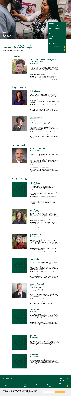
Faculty (51, 36)
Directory (25, 384)
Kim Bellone (34, 210)
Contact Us (25, 382)
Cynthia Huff (34, 336)
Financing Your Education (53, 43)
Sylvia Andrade (35, 183)
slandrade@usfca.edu (35, 184)
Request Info (57, 46)
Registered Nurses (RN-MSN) (54, 28)
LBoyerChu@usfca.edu (35, 236)
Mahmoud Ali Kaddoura (38, 149)
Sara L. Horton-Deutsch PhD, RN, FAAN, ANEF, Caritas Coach (43, 61)
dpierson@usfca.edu (35, 356)
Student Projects (52, 41)
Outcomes (51, 38)
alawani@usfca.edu (34, 118)
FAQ (50, 33)
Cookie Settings (48, 392)
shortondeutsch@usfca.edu (36, 63)
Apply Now (57, 50)
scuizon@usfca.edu (34, 92)
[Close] (69, 392)
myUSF (60, 386)
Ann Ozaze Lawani (36, 117)
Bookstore (37, 382)
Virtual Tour (49, 386)
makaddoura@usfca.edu (35, 150)
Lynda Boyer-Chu (35, 235)
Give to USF (61, 380)
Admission (51, 31)
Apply (60, 378)
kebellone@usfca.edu (35, 211)
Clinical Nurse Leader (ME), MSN (55, 26)
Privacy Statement (9, 393)
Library (36, 386)
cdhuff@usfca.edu (34, 337)
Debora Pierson (35, 354)
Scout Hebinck (35, 310)
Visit (60, 383)
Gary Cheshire (34, 259)
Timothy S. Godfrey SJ (37, 284)
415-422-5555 (5, 385)
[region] (35, 392)
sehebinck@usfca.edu (35, 311)
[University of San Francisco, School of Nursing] (13, 378)
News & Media (26, 386)
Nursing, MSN (51, 23)
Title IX (48, 384)
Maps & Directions (50, 382)
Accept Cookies (60, 392)
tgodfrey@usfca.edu (35, 285)
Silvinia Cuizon (35, 91)
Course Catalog (38, 384)
